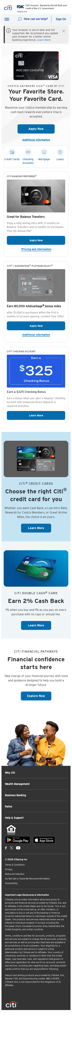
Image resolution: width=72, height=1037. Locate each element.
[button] (6, 19)
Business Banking (15, 795)
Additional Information (37, 139)
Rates (8, 806)
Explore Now (39, 696)
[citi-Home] (8, 8)
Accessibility (11, 883)
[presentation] (41, 11)
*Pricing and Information (43, 249)
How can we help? (36, 19)
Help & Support (14, 817)
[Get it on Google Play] (17, 840)
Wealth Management (17, 783)
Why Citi (10, 772)
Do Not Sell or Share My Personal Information (27, 878)
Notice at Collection (14, 874)
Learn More (44, 39)
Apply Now (41, 129)
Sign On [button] (61, 19)
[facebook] (6, 847)
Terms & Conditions (15, 864)
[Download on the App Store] (44, 840)
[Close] (63, 30)
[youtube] (18, 847)
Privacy (8, 869)
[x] (11, 847)
